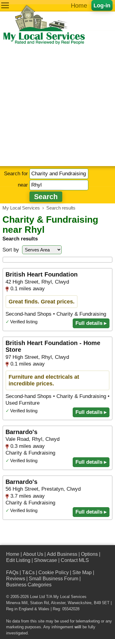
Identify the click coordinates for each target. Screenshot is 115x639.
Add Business (62, 554)
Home (79, 5)
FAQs (12, 572)
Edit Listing (18, 560)
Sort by (10, 250)
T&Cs (28, 572)
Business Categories (29, 584)
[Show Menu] (5, 5)
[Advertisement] (57, 105)
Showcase (45, 560)
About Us (33, 554)
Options (89, 554)
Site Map (82, 572)
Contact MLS (75, 560)
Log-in (102, 5)
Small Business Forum (53, 578)
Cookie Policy (53, 572)
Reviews (15, 578)
